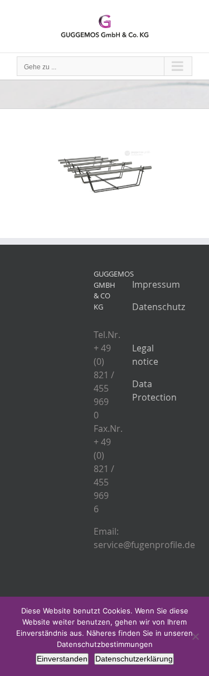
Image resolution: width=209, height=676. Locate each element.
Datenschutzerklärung (134, 658)
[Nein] (195, 636)
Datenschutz (158, 307)
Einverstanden (62, 658)
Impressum (156, 284)
